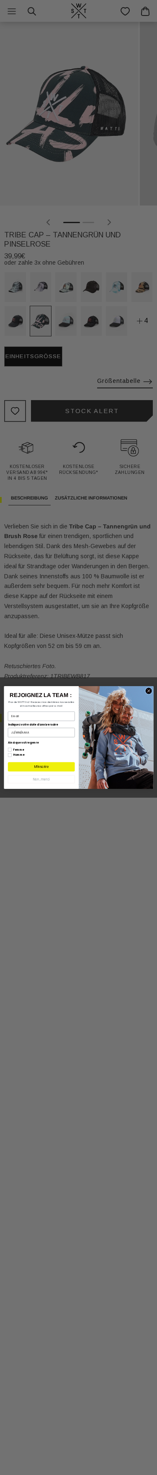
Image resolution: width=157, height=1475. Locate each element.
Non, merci (41, 779)
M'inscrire (41, 767)
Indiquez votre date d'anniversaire (33, 724)
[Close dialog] (148, 691)
